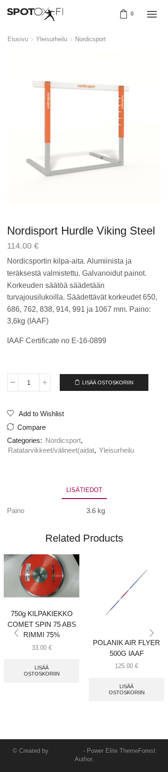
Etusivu (17, 39)
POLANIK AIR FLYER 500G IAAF (126, 648)
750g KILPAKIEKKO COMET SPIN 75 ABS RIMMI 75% (41, 624)
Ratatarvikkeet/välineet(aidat (51, 450)
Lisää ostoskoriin (107, 382)
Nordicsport (90, 39)
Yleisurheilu (51, 39)
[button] (16, 633)
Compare (31, 427)
